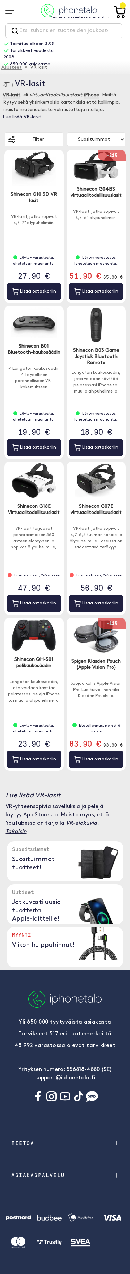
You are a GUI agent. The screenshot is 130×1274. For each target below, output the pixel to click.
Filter (38, 139)
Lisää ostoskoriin (37, 291)
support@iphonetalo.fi (65, 1078)
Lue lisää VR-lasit (22, 117)
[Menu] (11, 10)
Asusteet (11, 67)
